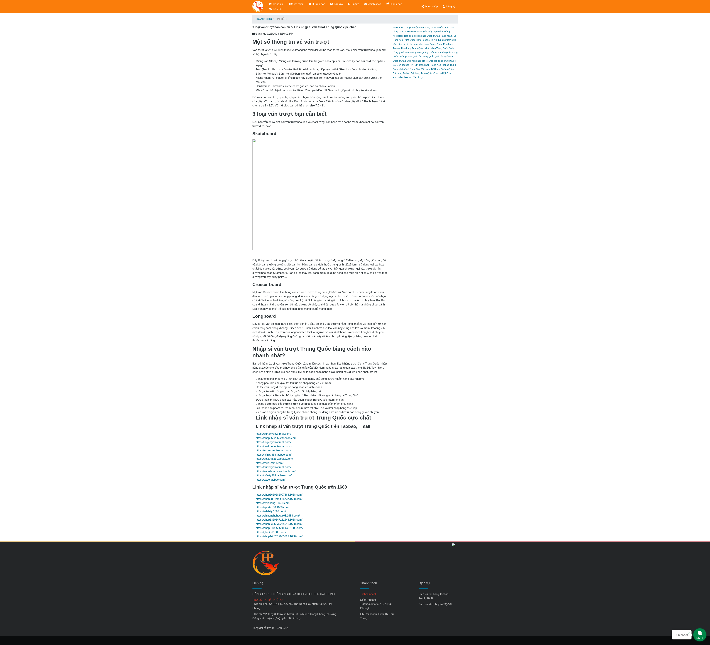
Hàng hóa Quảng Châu (428, 36)
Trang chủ (278, 3)
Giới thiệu (298, 3)
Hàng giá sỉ (410, 36)
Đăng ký (450, 6)
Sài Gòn (397, 65)
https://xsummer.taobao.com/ (273, 450)
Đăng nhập (431, 6)
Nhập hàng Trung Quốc (436, 48)
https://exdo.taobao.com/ (270, 479)
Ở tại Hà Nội (439, 73)
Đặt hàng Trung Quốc (422, 73)
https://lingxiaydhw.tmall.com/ (273, 442)
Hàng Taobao (423, 40)
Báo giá (338, 3)
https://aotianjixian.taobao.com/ (274, 458)
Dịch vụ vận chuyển (417, 31)
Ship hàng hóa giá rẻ (417, 61)
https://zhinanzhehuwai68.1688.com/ (278, 515)
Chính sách (374, 3)
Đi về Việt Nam (422, 69)
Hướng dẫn (318, 3)
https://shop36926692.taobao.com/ (276, 438)
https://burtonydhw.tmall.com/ (273, 433)
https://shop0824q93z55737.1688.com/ (279, 498)
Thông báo (395, 3)
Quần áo (439, 56)
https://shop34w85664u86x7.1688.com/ (279, 527)
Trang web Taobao (439, 65)
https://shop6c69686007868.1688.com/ (279, 494)
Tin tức (354, 3)
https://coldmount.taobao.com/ (274, 446)
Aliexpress (398, 27)
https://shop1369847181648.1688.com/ (279, 519)
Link (400, 44)
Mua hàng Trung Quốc (412, 48)
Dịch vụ (402, 31)
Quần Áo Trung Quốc (423, 56)
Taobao (405, 65)
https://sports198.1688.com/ (272, 507)
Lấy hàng (413, 44)
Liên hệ (277, 9)
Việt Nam (410, 69)
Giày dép (432, 31)
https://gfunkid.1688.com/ (271, 532)
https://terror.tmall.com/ (269, 462)
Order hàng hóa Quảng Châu (420, 52)
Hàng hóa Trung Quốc (404, 40)
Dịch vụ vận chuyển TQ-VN (435, 604)
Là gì (405, 44)
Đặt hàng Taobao (401, 73)
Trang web (424, 65)
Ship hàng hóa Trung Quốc (442, 61)
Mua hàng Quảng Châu (430, 44)
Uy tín (402, 69)
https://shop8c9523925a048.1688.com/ (279, 523)
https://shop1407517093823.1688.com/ (279, 536)
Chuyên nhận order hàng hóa (420, 27)
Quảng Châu (405, 56)
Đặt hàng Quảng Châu (442, 69)
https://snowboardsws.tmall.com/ (275, 471)
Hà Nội (433, 40)
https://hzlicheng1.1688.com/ (273, 502)
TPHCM (414, 65)
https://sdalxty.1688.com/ (271, 511)
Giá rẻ (440, 31)
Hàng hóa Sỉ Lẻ (448, 36)
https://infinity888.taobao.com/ (274, 454)
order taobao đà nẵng (409, 77)
